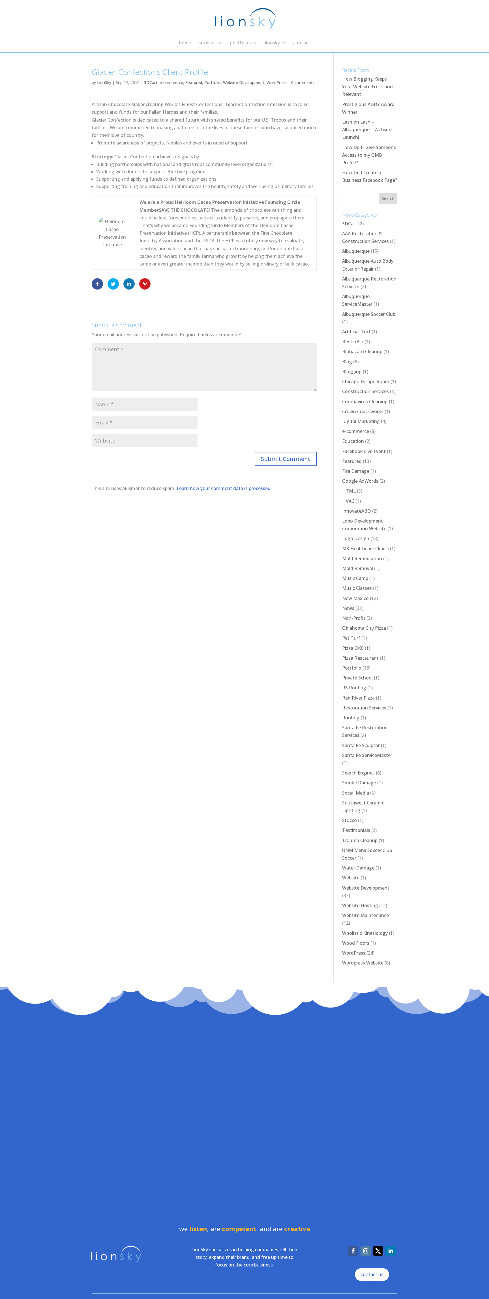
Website (350, 878)
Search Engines (358, 773)
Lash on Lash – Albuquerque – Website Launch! (367, 129)
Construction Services (365, 391)
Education (353, 441)
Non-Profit (353, 618)
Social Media (355, 793)
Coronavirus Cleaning (365, 401)
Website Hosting (360, 905)
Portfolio (212, 82)
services (208, 43)
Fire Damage (355, 471)
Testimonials (356, 830)
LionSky (104, 82)
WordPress (277, 82)
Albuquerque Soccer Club (368, 314)
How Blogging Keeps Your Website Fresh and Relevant (367, 86)
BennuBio (352, 341)
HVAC (348, 501)
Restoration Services (364, 708)
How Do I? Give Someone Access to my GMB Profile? (369, 155)
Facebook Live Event (364, 451)
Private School (357, 678)
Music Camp (355, 578)
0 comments (303, 82)
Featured (193, 82)
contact (301, 43)
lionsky (272, 43)
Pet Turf (351, 638)
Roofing (350, 718)
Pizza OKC (353, 648)
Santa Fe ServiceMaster (367, 755)
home (185, 43)
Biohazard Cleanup (362, 351)
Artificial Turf (356, 332)
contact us (372, 1274)
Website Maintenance (365, 915)
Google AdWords (360, 481)
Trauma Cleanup (360, 840)
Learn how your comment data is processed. (224, 488)
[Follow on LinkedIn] (390, 1251)
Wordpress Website (362, 963)
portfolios (241, 43)
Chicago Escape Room (365, 381)
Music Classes (357, 588)
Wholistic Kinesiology (365, 933)
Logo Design (355, 538)
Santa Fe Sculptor (361, 745)
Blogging (352, 371)
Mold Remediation (362, 558)
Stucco (349, 820)
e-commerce (171, 82)
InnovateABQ (356, 511)
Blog (347, 362)
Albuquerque (356, 251)
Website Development (243, 82)
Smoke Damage (359, 783)
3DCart (150, 82)
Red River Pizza (358, 698)
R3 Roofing (354, 688)
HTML (349, 491)
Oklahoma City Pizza (364, 628)
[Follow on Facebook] (353, 1251)
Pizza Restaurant (360, 658)
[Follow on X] (378, 1251)
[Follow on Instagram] (366, 1251)
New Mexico (355, 598)
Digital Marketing (361, 421)
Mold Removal (357, 568)
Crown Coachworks (362, 411)
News (348, 608)
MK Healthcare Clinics (365, 548)
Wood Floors (355, 943)
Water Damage (358, 868)
